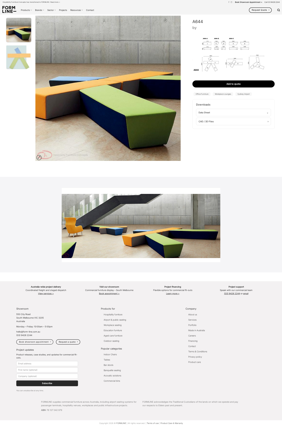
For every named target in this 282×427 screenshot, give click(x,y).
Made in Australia (196, 330)
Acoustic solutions (112, 375)
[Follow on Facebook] (229, 2)
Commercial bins (112, 381)
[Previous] (42, 88)
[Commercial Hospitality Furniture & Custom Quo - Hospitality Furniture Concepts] (9, 9)
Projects (63, 10)
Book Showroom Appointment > (248, 2)
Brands (38, 10)
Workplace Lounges (223, 94)
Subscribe (47, 383)
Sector (50, 10)
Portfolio (192, 325)
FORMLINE (121, 423)
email (245, 293)
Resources (75, 10)
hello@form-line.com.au (28, 331)
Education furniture (113, 330)
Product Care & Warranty (172, 423)
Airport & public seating (115, 320)
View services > (46, 293)
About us (192, 314)
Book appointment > (109, 293)
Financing (193, 341)
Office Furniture (202, 94)
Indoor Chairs (110, 354)
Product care (194, 362)
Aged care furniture (113, 335)
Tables (107, 359)
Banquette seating (112, 370)
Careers (192, 335)
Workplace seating (113, 325)
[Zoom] (39, 157)
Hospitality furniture (113, 314)
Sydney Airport (243, 94)
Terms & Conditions (197, 351)
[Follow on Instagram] (231, 2)
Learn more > (172, 293)
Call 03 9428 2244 (272, 2)
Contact (90, 10)
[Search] (278, 10)
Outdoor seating (111, 341)
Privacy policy (195, 357)
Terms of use (153, 423)
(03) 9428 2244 (232, 293)
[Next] (174, 88)
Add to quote (233, 83)
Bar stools (108, 365)
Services (192, 320)
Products (25, 10)
